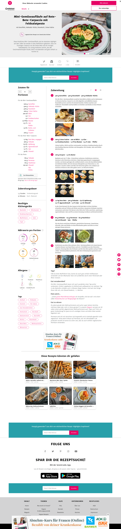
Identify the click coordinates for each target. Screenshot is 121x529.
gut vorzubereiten (26, 308)
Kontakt (60, 509)
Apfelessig (31, 144)
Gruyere (30, 133)
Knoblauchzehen (33, 118)
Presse (77, 509)
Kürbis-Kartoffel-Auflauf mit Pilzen (34, 380)
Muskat (30, 121)
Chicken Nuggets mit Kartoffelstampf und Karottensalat (83, 406)
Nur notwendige (104, 8)
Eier (29, 116)
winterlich (23, 327)
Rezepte (26, 509)
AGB (94, 506)
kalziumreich (24, 315)
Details (24, 9)
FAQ (60, 506)
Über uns (77, 506)
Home (27, 506)
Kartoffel (37, 315)
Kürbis (22, 319)
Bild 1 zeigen (84, 53)
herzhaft (35, 312)
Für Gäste (33, 304)
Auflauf (22, 300)
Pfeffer (30, 125)
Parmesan (31, 160)
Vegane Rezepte (44, 514)
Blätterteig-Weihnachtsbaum (35, 406)
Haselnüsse (31, 163)
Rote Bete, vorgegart (34, 139)
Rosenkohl (31, 109)
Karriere (77, 512)
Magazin (89, 307)
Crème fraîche (32, 111)
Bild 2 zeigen (86, 53)
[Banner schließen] (120, 1)
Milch (30, 113)
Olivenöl (30, 151)
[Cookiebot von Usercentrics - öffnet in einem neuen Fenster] (10, 9)
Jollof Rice (53, 406)
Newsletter (60, 512)
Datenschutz (94, 509)
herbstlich (23, 312)
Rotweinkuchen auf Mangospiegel (65, 299)
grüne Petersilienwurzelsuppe (65, 297)
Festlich (22, 304)
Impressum (94, 512)
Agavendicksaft (33, 146)
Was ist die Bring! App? (31, 180)
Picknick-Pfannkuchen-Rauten (83, 380)
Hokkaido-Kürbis (33, 106)
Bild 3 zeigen (88, 53)
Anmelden (74, 77)
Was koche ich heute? (43, 506)
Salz (29, 123)
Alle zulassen (104, 3)
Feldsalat (31, 142)
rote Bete (23, 323)
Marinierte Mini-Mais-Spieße (59, 380)
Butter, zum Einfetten (32, 129)
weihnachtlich (36, 323)
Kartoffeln (31, 104)
